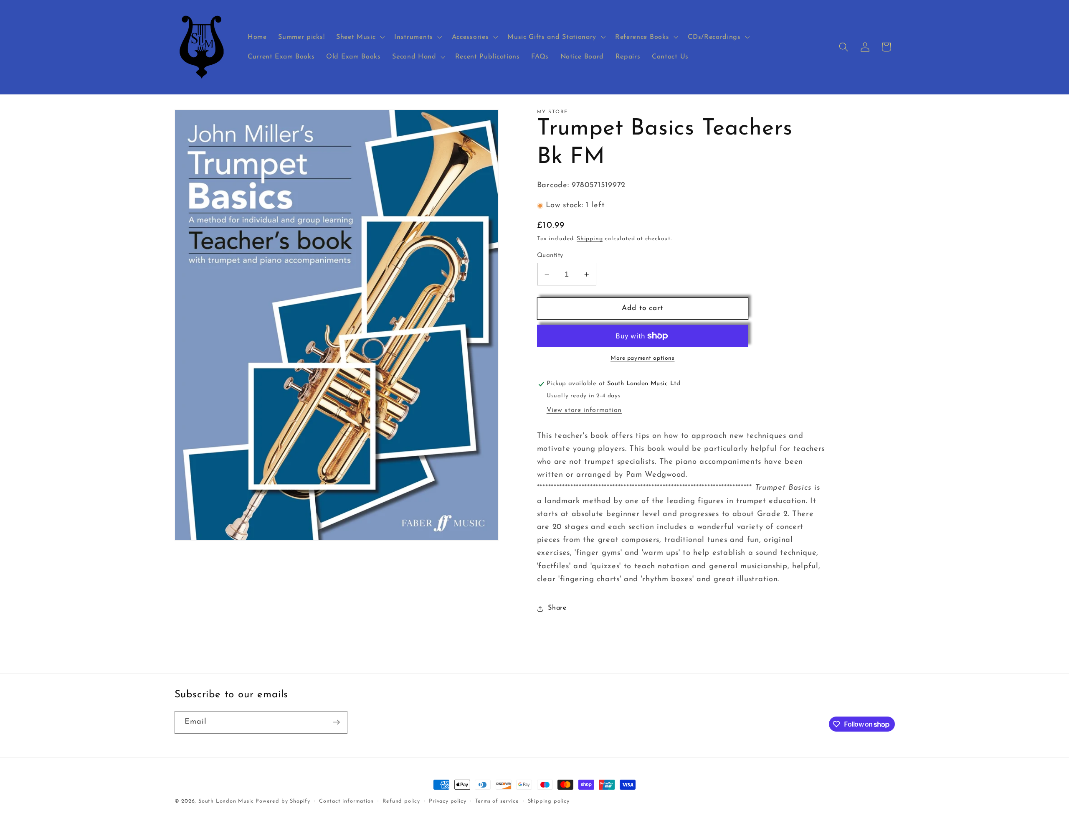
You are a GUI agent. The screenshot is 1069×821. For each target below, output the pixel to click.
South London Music (226, 801)
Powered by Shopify (283, 801)
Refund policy (401, 801)
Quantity (550, 256)
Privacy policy (447, 801)
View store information (584, 410)
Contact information (346, 801)
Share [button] (557, 608)
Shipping (590, 239)
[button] (359, 37)
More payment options (642, 358)
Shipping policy (549, 801)
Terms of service (497, 801)
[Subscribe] (336, 722)
